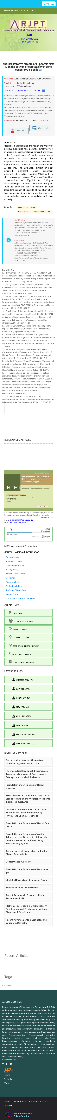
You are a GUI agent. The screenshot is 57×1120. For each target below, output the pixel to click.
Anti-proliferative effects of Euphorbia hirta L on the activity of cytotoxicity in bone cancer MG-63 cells (28, 66)
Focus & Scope (12, 557)
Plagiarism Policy (13, 582)
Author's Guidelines (23, 621)
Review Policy (12, 594)
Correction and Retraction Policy (20, 598)
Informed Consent (14, 561)
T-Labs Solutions (22, 1116)
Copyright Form (20, 638)
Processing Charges (21, 654)
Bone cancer (23, 207)
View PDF (19, 130)
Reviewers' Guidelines (16, 590)
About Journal (11, 10)
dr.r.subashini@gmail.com (23, 83)
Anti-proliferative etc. (42, 211)
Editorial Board (38, 1101)
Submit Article (18, 613)
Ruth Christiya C (44, 78)
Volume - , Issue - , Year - (33, 120)
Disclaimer (10, 577)
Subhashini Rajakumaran (25, 78)
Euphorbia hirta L (24, 211)
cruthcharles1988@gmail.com (17, 86)
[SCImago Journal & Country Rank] (20, 546)
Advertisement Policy (15, 573)
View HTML (43, 128)
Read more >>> (46, 517)
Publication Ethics (14, 586)
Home (8, 1101)
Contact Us (27, 10)
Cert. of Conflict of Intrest (25, 646)
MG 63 (33, 207)
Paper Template (19, 630)
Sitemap (8, 1105)
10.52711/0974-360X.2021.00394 (24, 90)
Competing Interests (15, 565)
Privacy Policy (12, 569)
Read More (7, 1059)
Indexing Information (23, 662)
